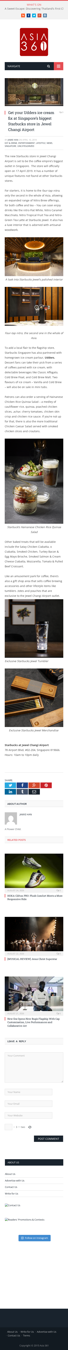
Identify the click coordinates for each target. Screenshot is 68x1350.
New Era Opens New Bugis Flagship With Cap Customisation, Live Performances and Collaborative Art (33, 1022)
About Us (10, 1174)
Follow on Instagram (36, 1238)
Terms (26, 1335)
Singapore (10, 146)
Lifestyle (41, 143)
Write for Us (11, 1193)
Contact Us (11, 1187)
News (49, 143)
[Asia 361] (34, 41)
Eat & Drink (11, 143)
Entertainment (26, 143)
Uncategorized (25, 146)
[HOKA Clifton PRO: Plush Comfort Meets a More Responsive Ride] (34, 873)
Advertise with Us (14, 1180)
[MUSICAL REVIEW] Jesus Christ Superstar (32, 959)
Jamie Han (13, 139)
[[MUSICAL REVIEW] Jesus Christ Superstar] (34, 936)
